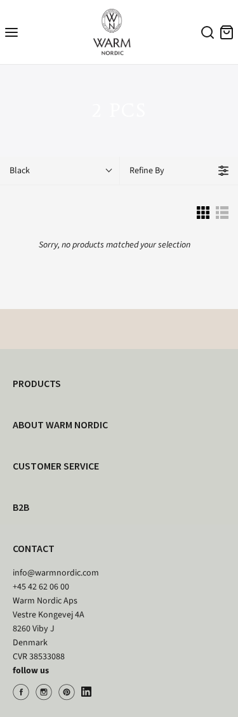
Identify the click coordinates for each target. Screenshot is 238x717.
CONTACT (34, 548)
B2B (21, 507)
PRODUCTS (37, 383)
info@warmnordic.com (56, 573)
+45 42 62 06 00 (41, 587)
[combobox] (205, 34)
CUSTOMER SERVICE (56, 465)
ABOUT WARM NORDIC (60, 424)
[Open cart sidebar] (226, 32)
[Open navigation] (11, 32)
